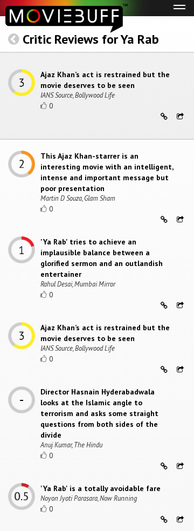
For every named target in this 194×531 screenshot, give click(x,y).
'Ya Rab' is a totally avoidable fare (100, 488)
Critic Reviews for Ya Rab (91, 39)
